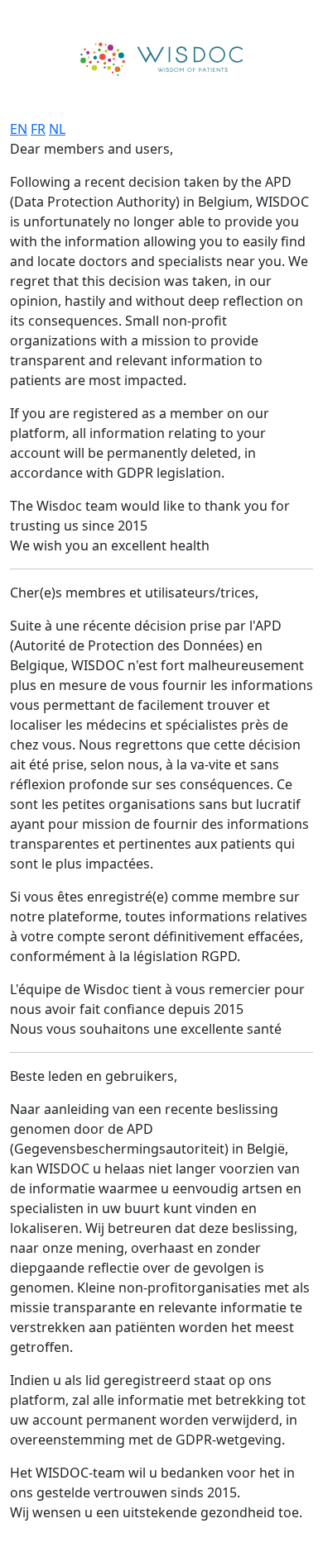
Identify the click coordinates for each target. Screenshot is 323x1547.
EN (18, 129)
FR (38, 129)
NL (57, 129)
